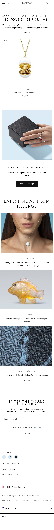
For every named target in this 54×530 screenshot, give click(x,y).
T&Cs (17, 500)
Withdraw (47, 500)
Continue (27, 433)
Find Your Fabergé (27, 183)
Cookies (36, 500)
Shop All (27, 32)
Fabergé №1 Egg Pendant (24, 92)
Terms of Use (6, 500)
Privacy (26, 500)
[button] (51, 3)
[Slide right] (48, 69)
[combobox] (27, 508)
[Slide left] (6, 69)
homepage (44, 24)
